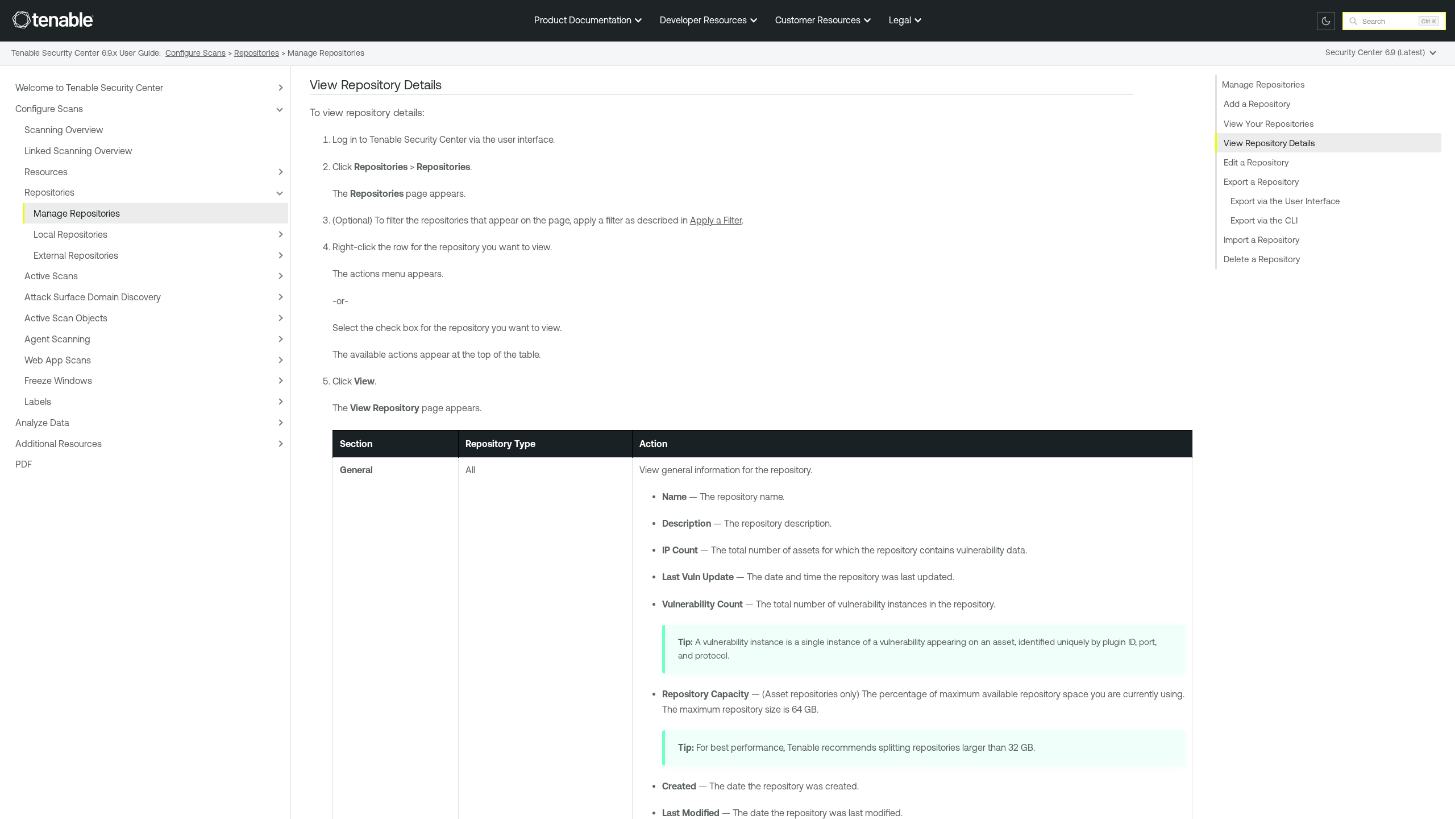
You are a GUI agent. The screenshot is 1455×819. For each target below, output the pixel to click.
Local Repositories (70, 234)
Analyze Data (42, 422)
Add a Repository (1257, 104)
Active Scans (51, 276)
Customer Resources (819, 20)
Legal (901, 20)
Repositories (49, 192)
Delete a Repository (1262, 259)
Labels (37, 401)
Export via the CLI (1264, 220)
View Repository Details (1269, 143)
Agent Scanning (57, 339)
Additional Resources (58, 444)
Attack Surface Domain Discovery (92, 297)
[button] (279, 87)
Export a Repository (1261, 182)
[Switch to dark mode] (1326, 21)
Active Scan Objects (65, 318)
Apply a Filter (716, 220)
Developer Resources (704, 20)
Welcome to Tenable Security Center (89, 87)
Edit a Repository (1256, 162)
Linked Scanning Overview (78, 151)
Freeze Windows (58, 380)
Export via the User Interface (1285, 201)
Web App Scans (57, 360)
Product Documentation (584, 20)
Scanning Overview (63, 130)
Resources (46, 172)
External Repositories (76, 255)
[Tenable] (52, 19)
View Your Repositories (1269, 124)
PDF (23, 464)
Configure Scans (49, 109)
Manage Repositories (77, 213)
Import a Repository (1261, 240)
